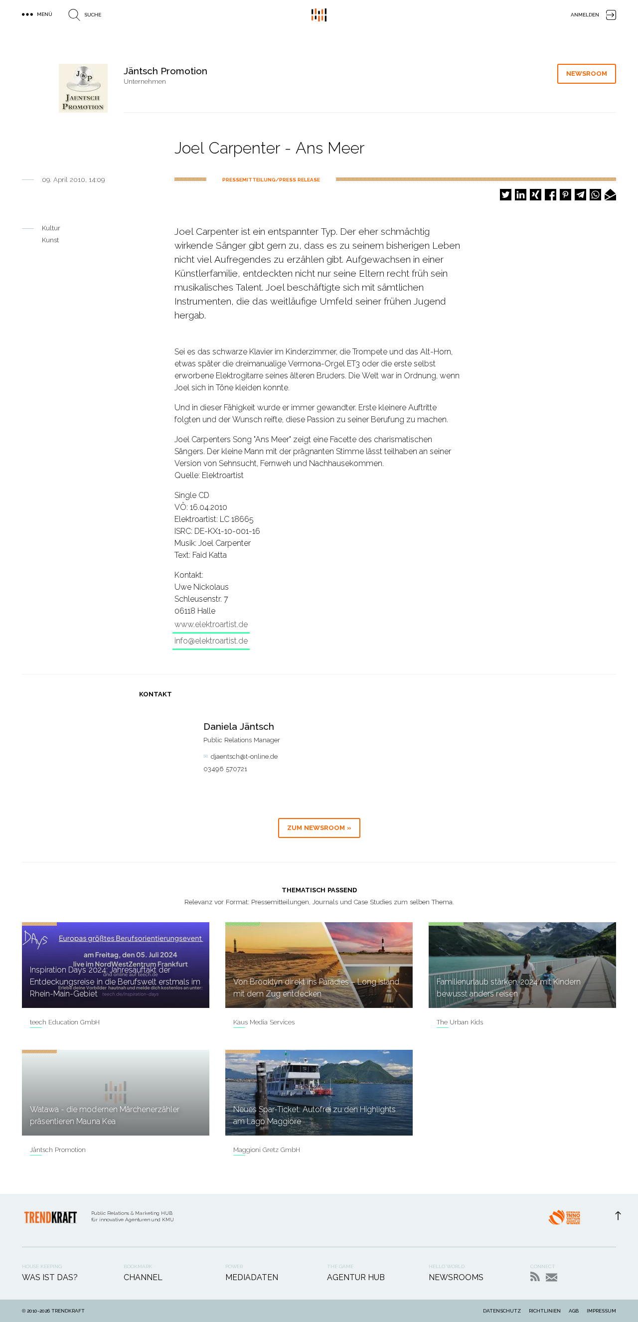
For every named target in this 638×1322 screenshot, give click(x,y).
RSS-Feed (535, 1276)
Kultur (51, 228)
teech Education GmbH (65, 1022)
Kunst (50, 240)
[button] (505, 194)
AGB (574, 1311)
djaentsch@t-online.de (244, 756)
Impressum (601, 1311)
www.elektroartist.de (211, 624)
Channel (143, 1277)
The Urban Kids (460, 1022)
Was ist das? (50, 1277)
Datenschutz (502, 1311)
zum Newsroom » (319, 827)
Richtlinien (545, 1311)
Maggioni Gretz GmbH (266, 1150)
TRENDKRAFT (68, 1311)
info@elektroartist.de (211, 641)
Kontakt (551, 1277)
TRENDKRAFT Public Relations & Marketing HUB (319, 15)
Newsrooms (456, 1277)
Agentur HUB (356, 1277)
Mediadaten (251, 1277)
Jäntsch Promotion (58, 1150)
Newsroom (586, 73)
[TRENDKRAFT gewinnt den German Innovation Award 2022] (564, 1220)
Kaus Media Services (264, 1022)
